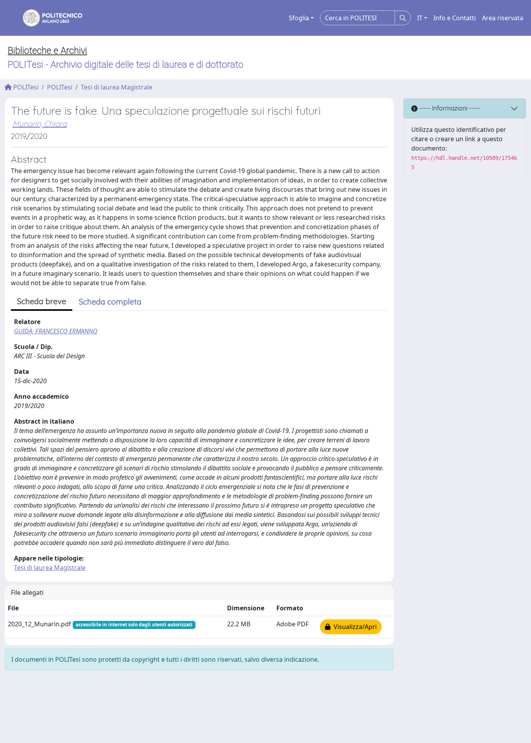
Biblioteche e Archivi (47, 50)
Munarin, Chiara (39, 123)
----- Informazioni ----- (448, 108)
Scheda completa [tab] (110, 302)
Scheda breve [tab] (41, 301)
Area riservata (502, 18)
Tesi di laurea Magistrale (116, 87)
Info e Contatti (454, 18)
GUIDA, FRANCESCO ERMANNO (56, 331)
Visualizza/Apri (353, 626)
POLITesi (25, 87)
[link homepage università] (47, 18)
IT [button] (420, 18)
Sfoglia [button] (299, 18)
